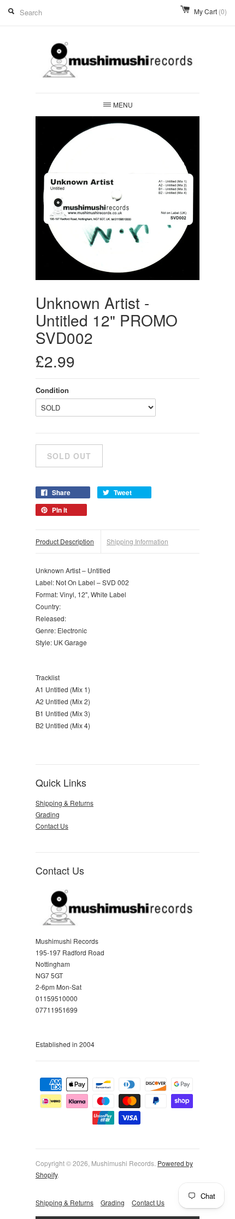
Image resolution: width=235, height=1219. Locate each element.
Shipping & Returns (64, 802)
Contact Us (52, 825)
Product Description (65, 541)
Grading (48, 814)
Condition (52, 390)
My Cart (210, 11)
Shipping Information (137, 541)
